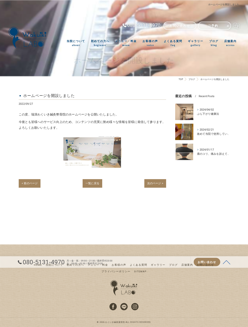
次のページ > (155, 183)
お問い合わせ (179, 25)
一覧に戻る (92, 183)
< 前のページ (30, 183)
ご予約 (213, 25)
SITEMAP (140, 271)
